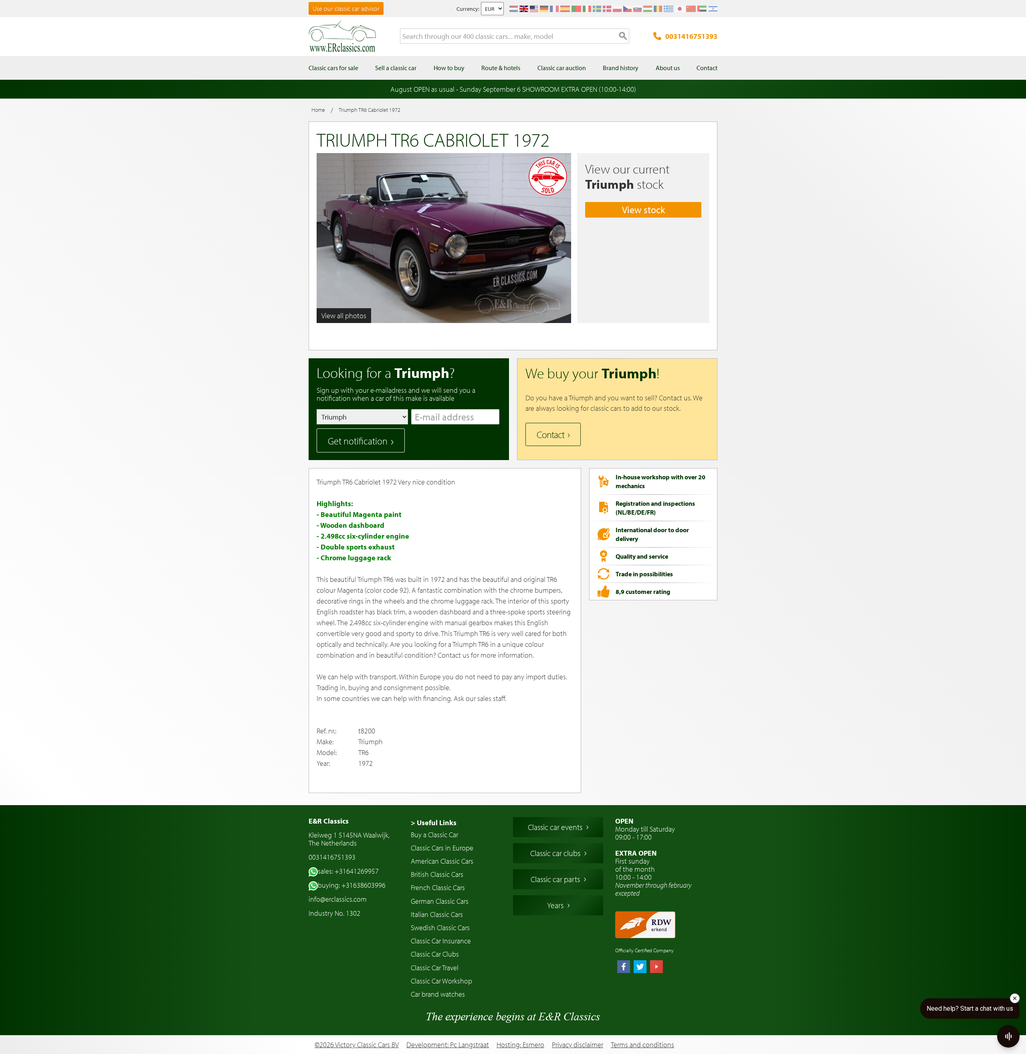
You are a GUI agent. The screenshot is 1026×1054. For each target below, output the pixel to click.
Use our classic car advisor (346, 8)
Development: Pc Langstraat (447, 1044)
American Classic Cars (442, 861)
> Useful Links (433, 822)
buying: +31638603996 (352, 885)
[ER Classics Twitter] (640, 967)
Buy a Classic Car (434, 834)
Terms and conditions (642, 1045)
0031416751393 (691, 36)
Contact (550, 434)
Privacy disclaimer (577, 1045)
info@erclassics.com (338, 899)
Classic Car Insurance (441, 940)
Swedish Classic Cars (440, 927)
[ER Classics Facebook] (623, 967)
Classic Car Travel (434, 967)
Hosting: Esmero (520, 1044)
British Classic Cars (437, 874)
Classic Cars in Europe (442, 847)
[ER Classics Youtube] (656, 967)
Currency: (467, 8)
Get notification (358, 441)
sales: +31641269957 (348, 871)
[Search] (623, 36)
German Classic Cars (440, 901)
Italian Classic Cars (437, 914)
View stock (643, 210)
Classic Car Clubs (435, 954)
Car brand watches (438, 994)
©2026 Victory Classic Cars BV (357, 1044)
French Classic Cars (438, 887)
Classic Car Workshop (441, 980)
